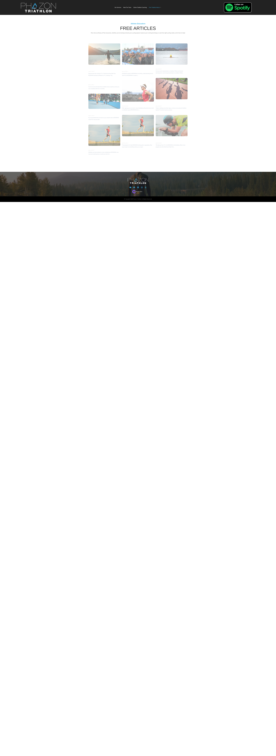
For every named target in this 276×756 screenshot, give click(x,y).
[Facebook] (134, 187)
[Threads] (145, 187)
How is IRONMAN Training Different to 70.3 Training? (100, 67)
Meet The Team (127, 7)
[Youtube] (130, 187)
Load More (138, 162)
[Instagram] (142, 187)
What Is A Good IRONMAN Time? (137, 103)
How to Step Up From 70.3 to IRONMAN (169, 139)
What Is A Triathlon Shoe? (100, 82)
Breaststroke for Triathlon (168, 66)
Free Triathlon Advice (154, 7)
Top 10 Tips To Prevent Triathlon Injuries (171, 102)
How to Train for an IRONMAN (102, 147)
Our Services (118, 7)
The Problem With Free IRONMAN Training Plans (137, 139)
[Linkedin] (138, 187)
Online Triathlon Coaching (140, 7)
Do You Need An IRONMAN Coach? (100, 112)
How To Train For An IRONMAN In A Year (137, 67)
